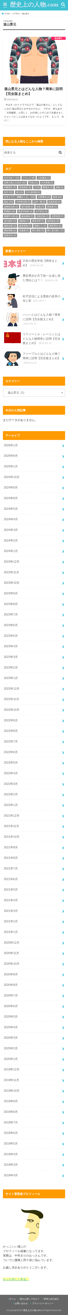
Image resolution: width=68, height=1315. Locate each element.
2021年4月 (11, 900)
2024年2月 (11, 540)
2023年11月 (11, 572)
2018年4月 (11, 1175)
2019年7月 (11, 1122)
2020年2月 (11, 1048)
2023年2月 (11, 667)
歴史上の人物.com (34, 4)
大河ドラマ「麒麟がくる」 (19, 197)
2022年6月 (11, 752)
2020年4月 (11, 1027)
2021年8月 (11, 857)
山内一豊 (39, 202)
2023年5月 (11, 635)
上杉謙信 (44, 178)
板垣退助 (27, 216)
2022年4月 (11, 773)
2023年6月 (11, 625)
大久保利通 (33, 192)
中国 (33, 182)
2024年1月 (11, 551)
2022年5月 (11, 762)
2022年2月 (11, 794)
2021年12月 (11, 815)
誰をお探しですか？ (30, 1299)
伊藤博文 (10, 187)
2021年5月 (11, 889)
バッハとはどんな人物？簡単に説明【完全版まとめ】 (41, 319)
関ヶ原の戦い (55, 230)
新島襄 (52, 206)
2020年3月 (11, 1037)
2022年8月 (11, 730)
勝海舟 (48, 187)
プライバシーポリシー (43, 1303)
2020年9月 (11, 974)
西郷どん (40, 226)
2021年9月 (11, 847)
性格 (40, 206)
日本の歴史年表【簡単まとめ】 (40, 263)
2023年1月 (11, 678)
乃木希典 (47, 182)
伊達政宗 (25, 187)
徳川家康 (27, 206)
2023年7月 (11, 614)
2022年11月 (11, 699)
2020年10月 (11, 963)
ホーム (12, 1299)
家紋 (8, 202)
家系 (57, 197)
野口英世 (38, 230)
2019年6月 (11, 1132)
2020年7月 (11, 995)
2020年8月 (11, 984)
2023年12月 (11, 561)
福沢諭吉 (53, 221)
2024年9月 (11, 487)
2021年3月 (11, 910)
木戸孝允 (42, 211)
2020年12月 (11, 942)
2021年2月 (11, 921)
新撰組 (9, 211)
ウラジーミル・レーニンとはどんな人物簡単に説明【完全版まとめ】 (41, 338)
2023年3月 (11, 656)
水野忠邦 (57, 216)
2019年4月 (11, 1154)
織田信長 (10, 226)
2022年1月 (11, 804)
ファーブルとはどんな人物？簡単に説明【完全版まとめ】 (41, 358)
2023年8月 (11, 604)
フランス (29, 178)
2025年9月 (11, 455)
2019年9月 (11, 1101)
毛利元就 (42, 216)
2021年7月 (11, 868)
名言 (8, 192)
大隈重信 (44, 197)
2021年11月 (11, 826)
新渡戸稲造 (25, 211)
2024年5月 (11, 508)
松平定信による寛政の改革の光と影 (41, 298)
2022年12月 (11, 688)
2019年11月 (11, 1080)
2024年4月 (11, 519)
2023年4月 (11, 646)
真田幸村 (38, 221)
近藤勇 (24, 230)
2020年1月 (11, 1058)
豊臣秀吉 (55, 226)
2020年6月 (11, 1006)
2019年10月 (11, 1090)
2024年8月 (11, 498)
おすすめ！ (11, 178)
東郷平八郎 (11, 216)
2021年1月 (11, 931)
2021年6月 (11, 879)
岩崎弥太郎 (11, 206)
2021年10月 (11, 836)
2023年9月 (11, 593)
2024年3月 (11, 529)
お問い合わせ (21, 1303)
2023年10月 (11, 582)
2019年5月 (11, 1143)
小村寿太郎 (23, 202)
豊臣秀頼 (10, 230)
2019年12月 (11, 1069)
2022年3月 (11, 783)
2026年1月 (11, 445)
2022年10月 (11, 709)
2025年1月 (11, 466)
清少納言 (10, 221)
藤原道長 (25, 226)
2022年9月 (11, 720)
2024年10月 (11, 477)
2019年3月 (11, 1164)
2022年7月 (11, 741)
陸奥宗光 (10, 235)
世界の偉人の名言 (15, 182)
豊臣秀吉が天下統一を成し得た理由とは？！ (41, 278)
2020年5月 (11, 1016)
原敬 (59, 187)
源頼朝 (24, 221)
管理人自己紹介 (51, 1299)
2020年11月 (11, 953)
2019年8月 (11, 1111)
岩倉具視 (54, 202)
